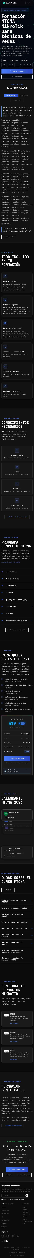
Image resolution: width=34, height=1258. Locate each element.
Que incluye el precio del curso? (17, 915)
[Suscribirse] (26, 1195)
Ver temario (18, 76)
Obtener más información (14, 1125)
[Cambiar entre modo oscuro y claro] (6, 1241)
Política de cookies (17, 1255)
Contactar (9, 890)
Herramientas (5, 1220)
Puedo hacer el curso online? (17, 928)
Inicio (3, 1207)
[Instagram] (13, 1236)
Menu (28, 3)
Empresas (4, 1223)
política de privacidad (17, 1199)
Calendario (5, 1214)
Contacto (4, 1226)
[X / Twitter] (8, 1236)
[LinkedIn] (18, 1236)
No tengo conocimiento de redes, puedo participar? (17, 951)
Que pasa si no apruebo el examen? (17, 936)
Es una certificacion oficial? (17, 908)
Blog (2, 1217)
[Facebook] (3, 1236)
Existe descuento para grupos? (17, 922)
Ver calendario (25, 1175)
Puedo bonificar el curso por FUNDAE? (17, 901)
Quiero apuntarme (18, 71)
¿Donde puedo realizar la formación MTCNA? (17, 959)
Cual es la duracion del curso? (17, 943)
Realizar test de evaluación (18, 517)
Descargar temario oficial (18, 630)
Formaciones (5, 1210)
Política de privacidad (17, 1252)
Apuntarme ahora (18, 1169)
